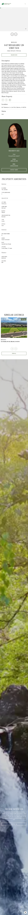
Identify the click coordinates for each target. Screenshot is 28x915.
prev (12, 34)
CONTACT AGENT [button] (14, 169)
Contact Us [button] (14, 824)
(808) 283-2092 (14, 160)
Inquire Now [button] (14, 55)
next (15, 34)
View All (14, 353)
